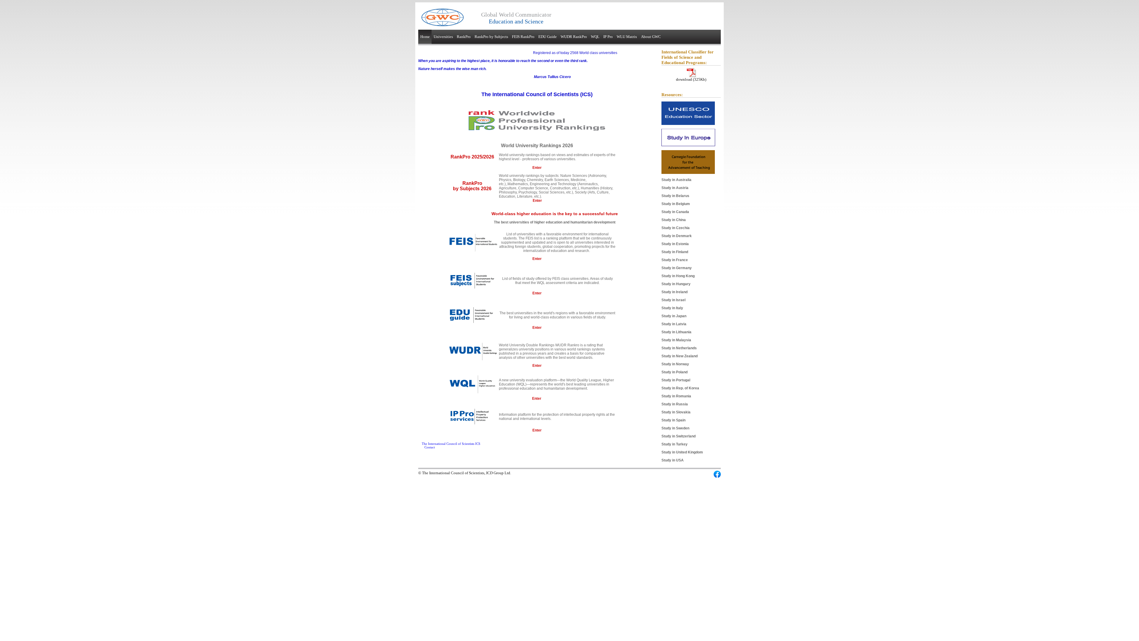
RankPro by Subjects (491, 36)
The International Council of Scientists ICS (451, 443)
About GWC (651, 36)
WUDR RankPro (574, 36)
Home (425, 36)
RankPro (464, 36)
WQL (595, 36)
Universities (443, 36)
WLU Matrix (627, 36)
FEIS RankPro (523, 36)
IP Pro (608, 36)
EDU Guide (547, 36)
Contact (429, 447)
